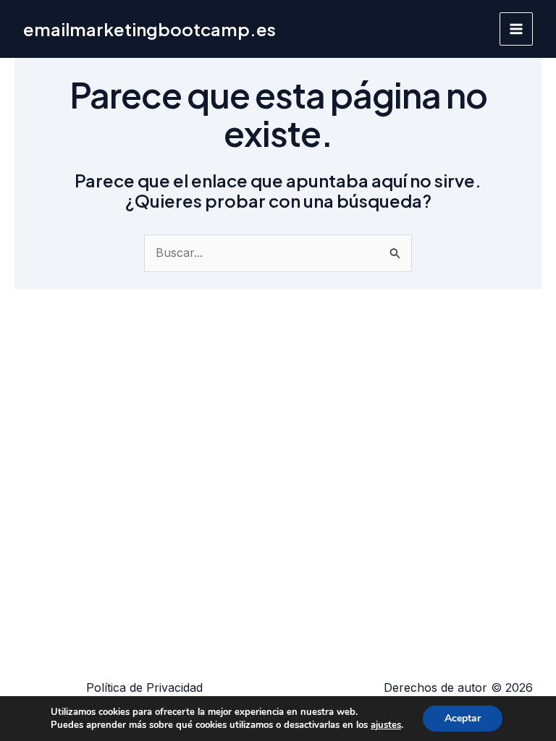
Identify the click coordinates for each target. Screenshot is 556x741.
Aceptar (463, 718)
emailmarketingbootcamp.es (149, 29)
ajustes (386, 725)
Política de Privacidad (144, 687)
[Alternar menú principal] (516, 29)
